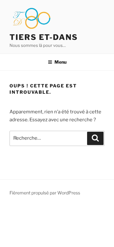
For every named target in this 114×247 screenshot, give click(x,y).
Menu (60, 62)
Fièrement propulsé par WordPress (45, 192)
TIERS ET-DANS (44, 37)
